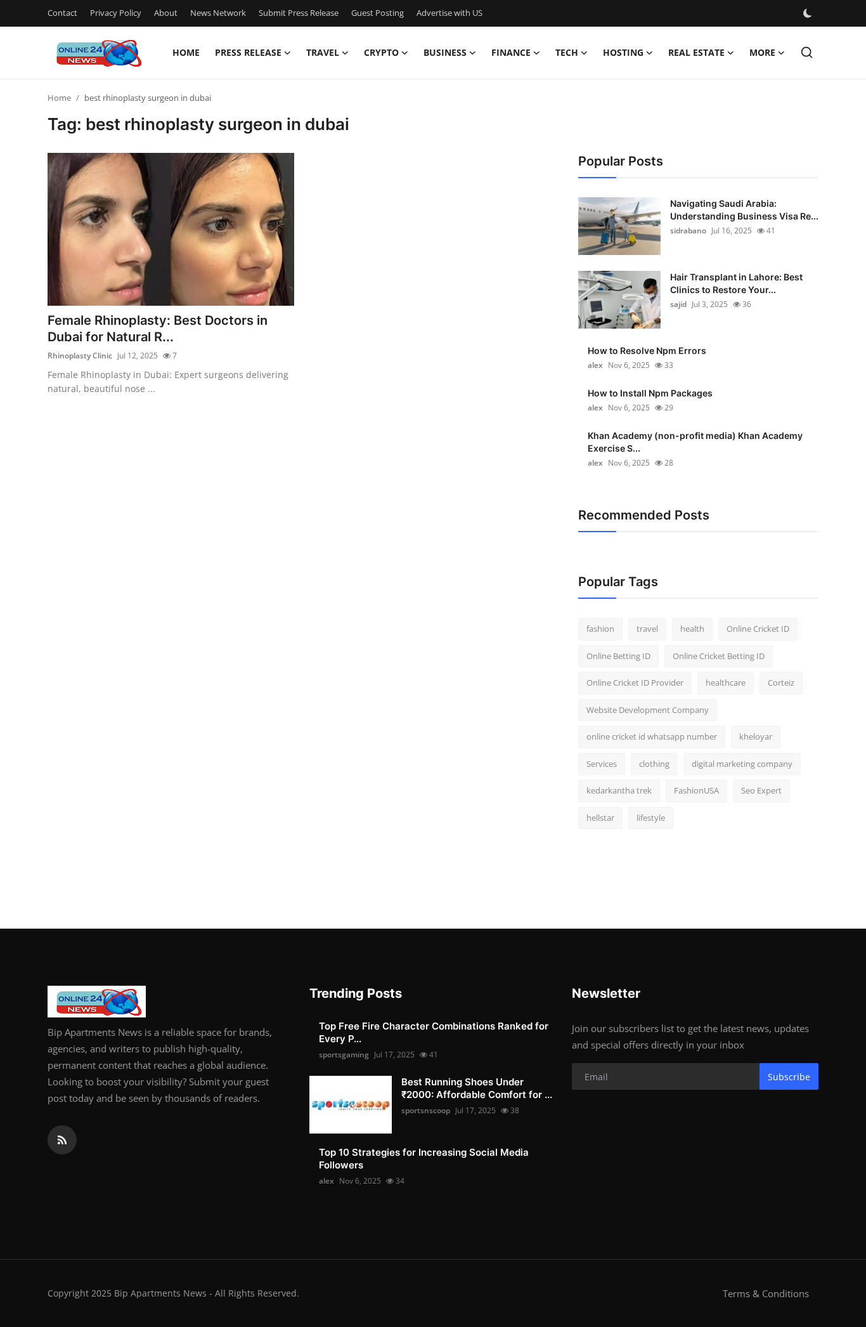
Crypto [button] (381, 52)
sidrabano (688, 230)
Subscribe (789, 1077)
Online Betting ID (618, 656)
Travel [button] (322, 52)
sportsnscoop (425, 1110)
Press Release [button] (248, 52)
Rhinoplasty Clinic (80, 355)
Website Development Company (647, 710)
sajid (678, 304)
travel (647, 628)
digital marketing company (742, 763)
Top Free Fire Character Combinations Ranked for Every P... (433, 1032)
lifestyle (651, 817)
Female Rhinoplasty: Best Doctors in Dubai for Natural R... (158, 328)
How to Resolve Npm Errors (647, 350)
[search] (806, 52)
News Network (218, 12)
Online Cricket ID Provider (634, 682)
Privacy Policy (115, 12)
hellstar (600, 817)
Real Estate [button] (696, 52)
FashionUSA (696, 790)
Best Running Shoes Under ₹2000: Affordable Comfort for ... (476, 1088)
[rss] (62, 1139)
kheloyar (755, 736)
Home (186, 52)
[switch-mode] (808, 13)
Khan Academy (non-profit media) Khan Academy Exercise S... (695, 442)
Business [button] (445, 52)
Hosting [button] (623, 52)
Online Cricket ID (758, 628)
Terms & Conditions (766, 1293)
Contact (62, 12)
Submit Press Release (299, 12)
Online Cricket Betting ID (719, 656)
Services (601, 763)
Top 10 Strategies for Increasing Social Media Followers (424, 1158)
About (166, 12)
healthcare (726, 682)
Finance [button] (511, 52)
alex (595, 365)
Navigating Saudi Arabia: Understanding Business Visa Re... (744, 209)
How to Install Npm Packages (650, 393)
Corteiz (781, 682)
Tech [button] (566, 52)
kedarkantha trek (619, 790)
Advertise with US (449, 12)
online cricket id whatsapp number (651, 736)
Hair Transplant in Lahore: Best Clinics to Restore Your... (736, 283)
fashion (600, 628)
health (692, 628)
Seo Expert (761, 790)
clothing (654, 763)
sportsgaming (344, 1054)
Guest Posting (377, 12)
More (762, 52)
